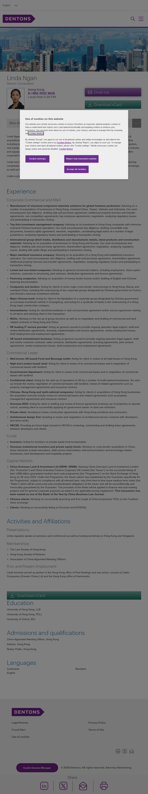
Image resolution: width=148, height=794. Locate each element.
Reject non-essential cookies (81, 159)
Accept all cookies (76, 169)
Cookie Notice (66, 149)
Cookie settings (37, 159)
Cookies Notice (36, 133)
